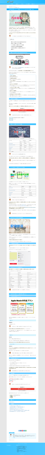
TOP (18, 443)
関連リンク (12, 49)
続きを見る (15, 396)
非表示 (13, 39)
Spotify (10, 148)
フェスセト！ (9, 445)
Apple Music (21, 67)
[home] (14, 437)
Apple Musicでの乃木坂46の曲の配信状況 (16, 46)
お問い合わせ (25, 443)
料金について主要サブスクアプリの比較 (16, 43)
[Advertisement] (22, 421)
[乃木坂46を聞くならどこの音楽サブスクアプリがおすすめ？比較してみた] (24, 430)
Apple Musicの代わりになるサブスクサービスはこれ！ (17, 409)
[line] (25, 430)
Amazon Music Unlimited (12, 190)
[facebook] (21, 430)
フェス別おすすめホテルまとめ (21, 446)
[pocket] (22, 430)
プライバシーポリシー (22, 443)
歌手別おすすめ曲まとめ (20, 450)
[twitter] (19, 430)
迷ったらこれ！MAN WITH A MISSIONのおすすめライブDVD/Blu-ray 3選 (19, 410)
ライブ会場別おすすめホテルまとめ (21, 448)
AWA (9, 195)
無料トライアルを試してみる (22, 110)
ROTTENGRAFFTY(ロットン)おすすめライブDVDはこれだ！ (18, 411)
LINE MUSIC (10, 147)
